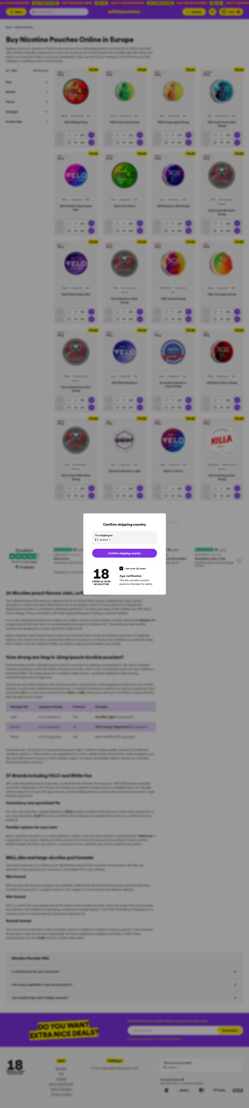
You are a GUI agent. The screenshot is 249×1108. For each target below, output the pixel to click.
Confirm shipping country (124, 553)
